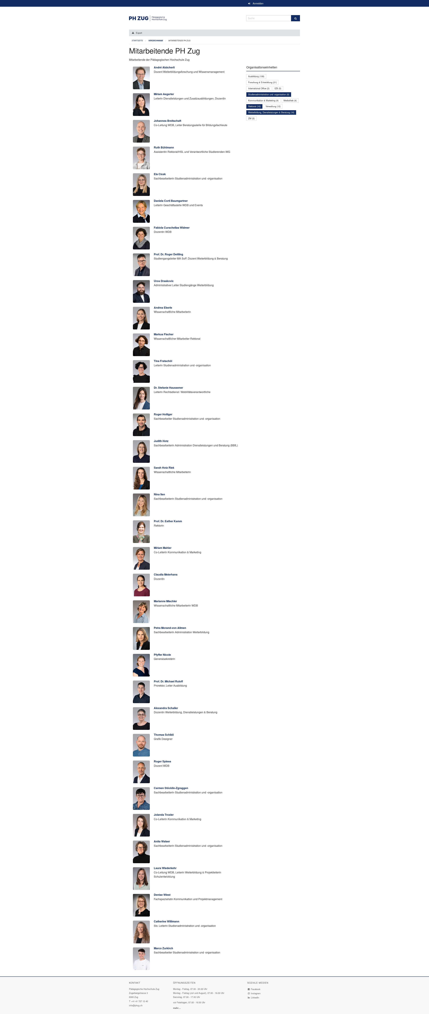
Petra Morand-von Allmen (170, 628)
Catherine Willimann (166, 921)
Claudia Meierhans (165, 574)
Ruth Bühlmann (164, 147)
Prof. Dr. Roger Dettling (168, 254)
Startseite (137, 40)
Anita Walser (162, 841)
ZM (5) (251, 118)
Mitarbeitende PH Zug (179, 40)
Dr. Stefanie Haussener (168, 387)
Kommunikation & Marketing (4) (263, 100)
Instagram (255, 993)
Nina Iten (159, 494)
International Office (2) (258, 88)
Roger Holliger (163, 414)
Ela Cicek (160, 174)
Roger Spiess (162, 761)
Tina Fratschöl (163, 361)
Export (139, 32)
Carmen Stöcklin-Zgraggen (171, 788)
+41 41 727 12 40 (139, 1001)
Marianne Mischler (165, 601)
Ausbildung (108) (256, 76)
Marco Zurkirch (163, 948)
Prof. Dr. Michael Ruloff (168, 681)
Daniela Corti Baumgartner (171, 201)
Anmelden (258, 3)
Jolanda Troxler (164, 815)
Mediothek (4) (290, 100)
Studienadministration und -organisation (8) (268, 94)
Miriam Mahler (162, 548)
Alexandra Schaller (166, 708)
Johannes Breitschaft (167, 121)
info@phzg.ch (135, 1005)
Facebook (255, 989)
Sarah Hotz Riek (164, 468)
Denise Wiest (162, 895)
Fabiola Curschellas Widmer (172, 227)
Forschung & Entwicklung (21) (262, 82)
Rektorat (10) (254, 106)
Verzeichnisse (155, 40)
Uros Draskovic (164, 281)
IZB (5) (277, 88)
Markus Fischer (163, 334)
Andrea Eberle (163, 307)
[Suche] (295, 18)
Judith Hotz (161, 441)
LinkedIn (255, 997)
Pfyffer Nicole (162, 655)
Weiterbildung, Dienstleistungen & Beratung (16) (271, 112)
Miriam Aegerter (164, 94)
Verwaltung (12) (273, 106)
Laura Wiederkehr (165, 868)
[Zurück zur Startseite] (185, 18)
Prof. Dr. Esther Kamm (168, 521)
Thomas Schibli (164, 735)
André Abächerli (164, 67)
